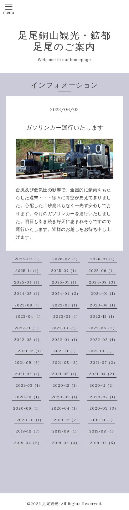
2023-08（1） (28, 305)
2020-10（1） (27, 397)
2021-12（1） (30, 350)
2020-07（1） (103, 397)
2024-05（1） (28, 293)
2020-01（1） (30, 419)
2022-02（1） (103, 339)
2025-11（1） (28, 270)
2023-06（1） (103, 305)
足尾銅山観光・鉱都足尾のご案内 (64, 40)
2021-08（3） (66, 362)
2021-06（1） (28, 373)
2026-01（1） (103, 259)
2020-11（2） (103, 385)
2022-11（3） (28, 328)
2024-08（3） (103, 282)
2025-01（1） (65, 282)
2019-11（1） (102, 419)
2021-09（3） (28, 362)
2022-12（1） (103, 316)
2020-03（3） (104, 408)
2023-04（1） (29, 316)
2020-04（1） (65, 408)
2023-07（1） (66, 305)
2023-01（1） (66, 316)
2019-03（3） (66, 442)
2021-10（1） (101, 350)
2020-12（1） (66, 385)
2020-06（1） (27, 408)
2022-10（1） (64, 328)
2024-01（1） (104, 293)
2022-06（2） (102, 328)
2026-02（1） (66, 259)
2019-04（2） (28, 442)
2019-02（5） (103, 442)
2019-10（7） (29, 431)
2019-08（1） (102, 431)
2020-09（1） (66, 397)
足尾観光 (50, 503)
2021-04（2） (102, 373)
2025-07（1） (64, 270)
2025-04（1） (28, 282)
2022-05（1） (28, 339)
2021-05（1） (65, 373)
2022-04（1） (66, 339)
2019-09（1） (65, 431)
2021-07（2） (103, 362)
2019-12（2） (67, 419)
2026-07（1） (28, 259)
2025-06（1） (102, 270)
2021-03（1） (29, 385)
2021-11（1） (66, 350)
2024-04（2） (66, 293)
